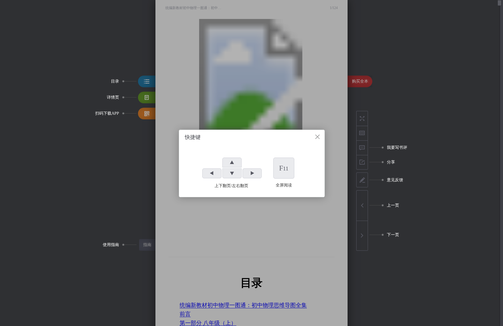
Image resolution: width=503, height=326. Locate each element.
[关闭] (317, 136)
